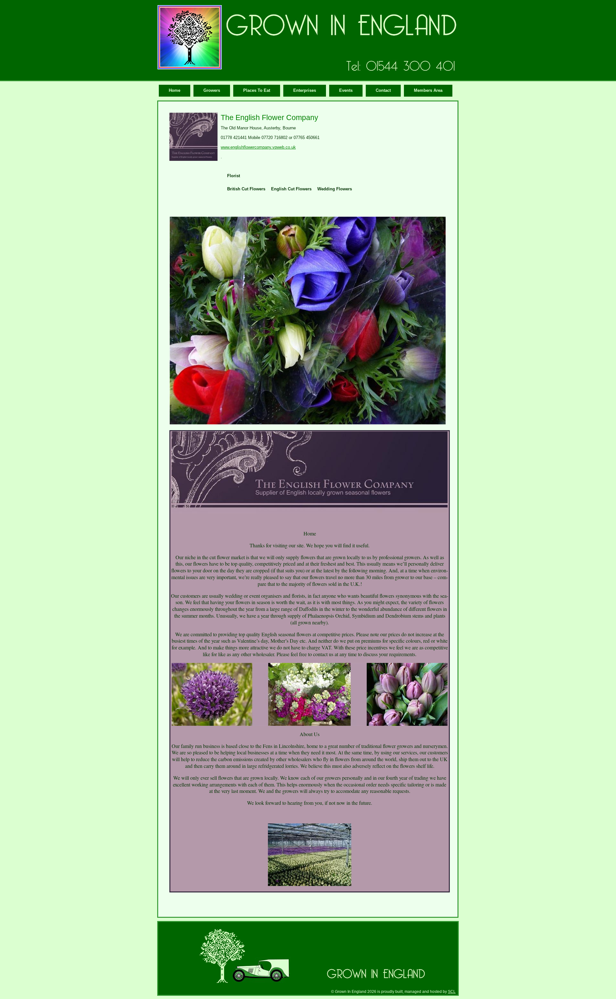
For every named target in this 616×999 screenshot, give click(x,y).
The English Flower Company (269, 117)
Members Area (428, 90)
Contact (383, 90)
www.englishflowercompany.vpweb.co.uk (258, 147)
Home (174, 90)
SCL (452, 991)
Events (346, 90)
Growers (211, 90)
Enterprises (304, 90)
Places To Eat (256, 90)
